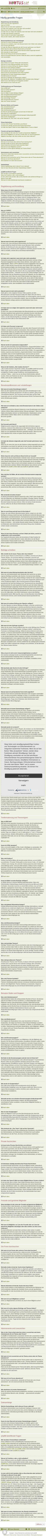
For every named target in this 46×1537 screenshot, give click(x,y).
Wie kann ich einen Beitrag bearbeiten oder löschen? (14, 64)
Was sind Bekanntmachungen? (9, 96)
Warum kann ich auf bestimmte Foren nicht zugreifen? (15, 72)
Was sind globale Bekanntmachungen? (11, 94)
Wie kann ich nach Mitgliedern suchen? (11, 146)
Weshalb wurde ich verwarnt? (8, 75)
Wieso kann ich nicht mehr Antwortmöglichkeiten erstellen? (16, 69)
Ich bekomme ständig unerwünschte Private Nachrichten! (16, 125)
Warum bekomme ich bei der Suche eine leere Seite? (14, 145)
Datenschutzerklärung (26, 793)
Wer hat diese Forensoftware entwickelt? (11, 173)
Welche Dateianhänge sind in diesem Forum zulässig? (15, 166)
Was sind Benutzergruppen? (8, 110)
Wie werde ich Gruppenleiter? (8, 113)
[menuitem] (4, 8)
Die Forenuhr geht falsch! (7, 45)
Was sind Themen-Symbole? (8, 101)
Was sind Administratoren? (8, 107)
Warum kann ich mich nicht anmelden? (11, 30)
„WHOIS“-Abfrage (6, 1482)
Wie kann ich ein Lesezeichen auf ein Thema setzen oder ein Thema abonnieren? (22, 157)
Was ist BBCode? (5, 88)
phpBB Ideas (5, 1463)
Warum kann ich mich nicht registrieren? (11, 26)
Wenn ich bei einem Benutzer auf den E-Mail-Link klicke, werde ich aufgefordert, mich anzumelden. (21, 56)
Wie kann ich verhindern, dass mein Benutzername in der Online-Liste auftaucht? (22, 44)
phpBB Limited (13, 466)
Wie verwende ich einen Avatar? (9, 52)
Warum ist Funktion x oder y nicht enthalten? (12, 175)
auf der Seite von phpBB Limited (16, 1449)
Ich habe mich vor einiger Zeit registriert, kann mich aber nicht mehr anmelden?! (21, 31)
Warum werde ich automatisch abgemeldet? (12, 35)
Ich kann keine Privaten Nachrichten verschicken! (14, 124)
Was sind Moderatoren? (7, 108)
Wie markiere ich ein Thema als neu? (10, 82)
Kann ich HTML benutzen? (8, 89)
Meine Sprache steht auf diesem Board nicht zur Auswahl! (16, 48)
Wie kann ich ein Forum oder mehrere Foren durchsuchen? (16, 141)
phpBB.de (25, 466)
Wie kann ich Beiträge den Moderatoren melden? (13, 77)
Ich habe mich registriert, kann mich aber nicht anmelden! (16, 28)
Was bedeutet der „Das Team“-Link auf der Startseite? (15, 118)
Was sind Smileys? (6, 91)
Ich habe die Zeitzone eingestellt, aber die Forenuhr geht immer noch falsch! (20, 47)
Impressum (17, 793)
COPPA (16, 263)
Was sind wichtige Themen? (8, 98)
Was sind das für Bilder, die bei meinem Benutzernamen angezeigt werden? (20, 50)
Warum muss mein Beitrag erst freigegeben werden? (14, 80)
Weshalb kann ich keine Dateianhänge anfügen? (13, 74)
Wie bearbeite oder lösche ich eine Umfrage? (12, 71)
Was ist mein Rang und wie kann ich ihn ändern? (13, 53)
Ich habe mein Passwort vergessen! (10, 33)
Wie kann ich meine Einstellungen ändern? (12, 42)
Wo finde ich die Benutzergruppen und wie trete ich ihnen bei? (17, 111)
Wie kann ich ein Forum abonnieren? (10, 159)
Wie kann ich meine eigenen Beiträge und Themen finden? (16, 148)
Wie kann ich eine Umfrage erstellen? (10, 67)
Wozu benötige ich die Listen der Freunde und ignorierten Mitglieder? (18, 133)
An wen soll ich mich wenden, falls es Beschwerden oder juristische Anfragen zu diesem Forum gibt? (21, 177)
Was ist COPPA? (5, 25)
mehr (23, 785)
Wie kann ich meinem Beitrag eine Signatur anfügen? (14, 66)
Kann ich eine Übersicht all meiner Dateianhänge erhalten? (16, 168)
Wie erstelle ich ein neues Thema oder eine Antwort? (14, 62)
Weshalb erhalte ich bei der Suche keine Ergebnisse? (15, 143)
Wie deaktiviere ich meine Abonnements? (11, 160)
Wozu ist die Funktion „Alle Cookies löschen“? (13, 36)
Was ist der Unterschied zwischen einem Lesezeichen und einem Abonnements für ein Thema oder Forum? (22, 154)
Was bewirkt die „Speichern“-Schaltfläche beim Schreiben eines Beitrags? (20, 79)
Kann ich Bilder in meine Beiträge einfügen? (12, 93)
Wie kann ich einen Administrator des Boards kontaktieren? (16, 180)
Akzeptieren (23, 776)
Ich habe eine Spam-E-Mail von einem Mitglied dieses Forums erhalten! (19, 127)
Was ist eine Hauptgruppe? (8, 116)
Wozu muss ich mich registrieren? (10, 23)
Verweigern (23, 780)
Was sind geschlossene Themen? (10, 99)
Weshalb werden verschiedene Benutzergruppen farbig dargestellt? (18, 115)
